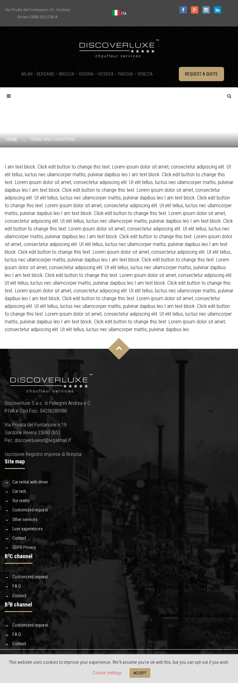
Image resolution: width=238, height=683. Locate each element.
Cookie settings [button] (107, 673)
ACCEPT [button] (140, 673)
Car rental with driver (30, 481)
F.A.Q (16, 586)
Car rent (19, 491)
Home (11, 139)
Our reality (21, 500)
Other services (24, 519)
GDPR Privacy (24, 547)
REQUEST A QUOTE (201, 74)
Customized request (30, 509)
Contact (19, 538)
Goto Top (119, 349)
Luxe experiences (27, 528)
